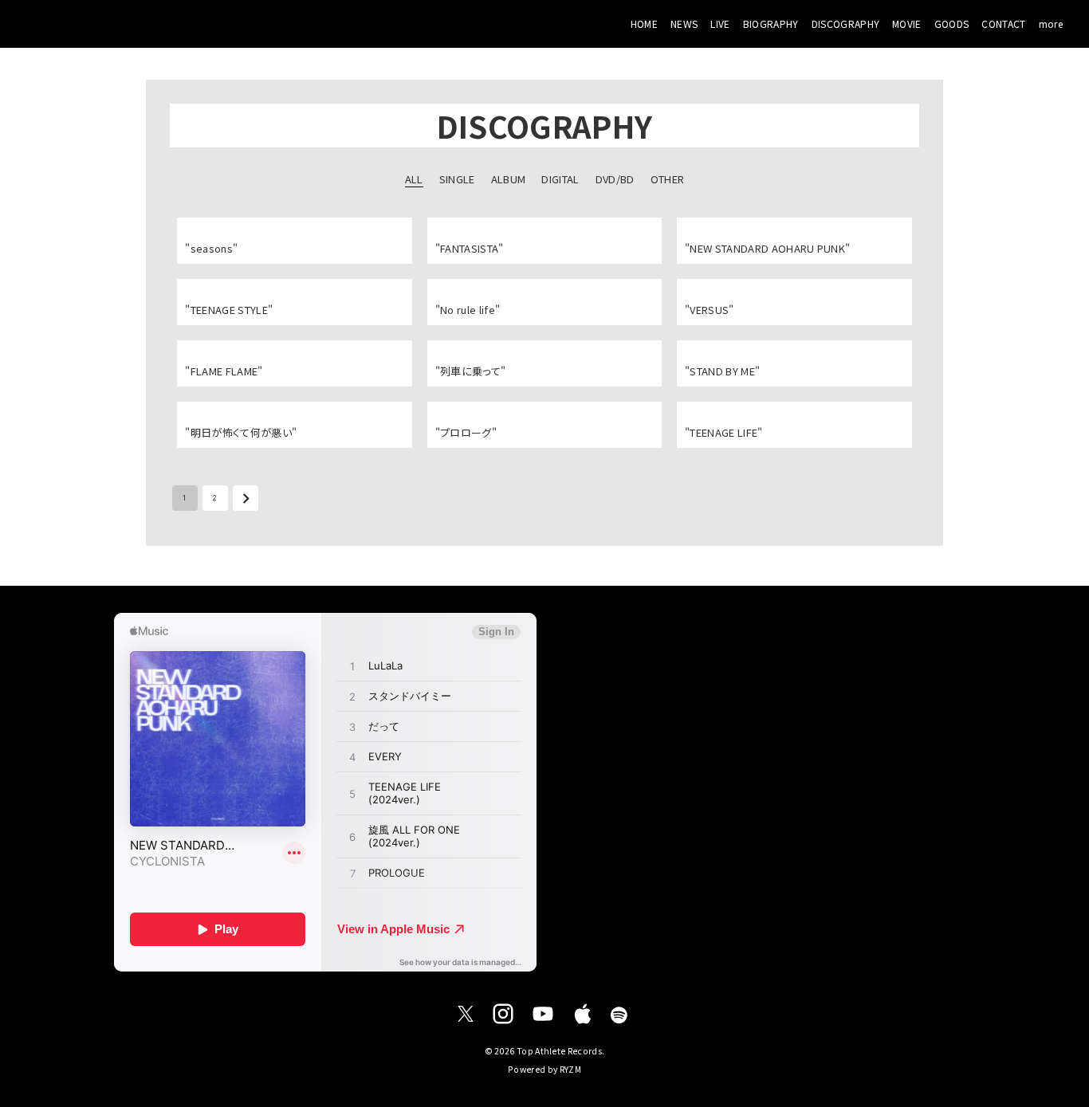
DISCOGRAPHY (846, 23)
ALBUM (508, 178)
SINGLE (457, 178)
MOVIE (907, 23)
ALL (414, 178)
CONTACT (1003, 23)
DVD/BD (615, 178)
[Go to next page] (245, 498)
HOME (644, 23)
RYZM (570, 1069)
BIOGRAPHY (771, 23)
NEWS (684, 23)
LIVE (719, 23)
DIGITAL (560, 178)
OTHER (668, 178)
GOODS (951, 23)
